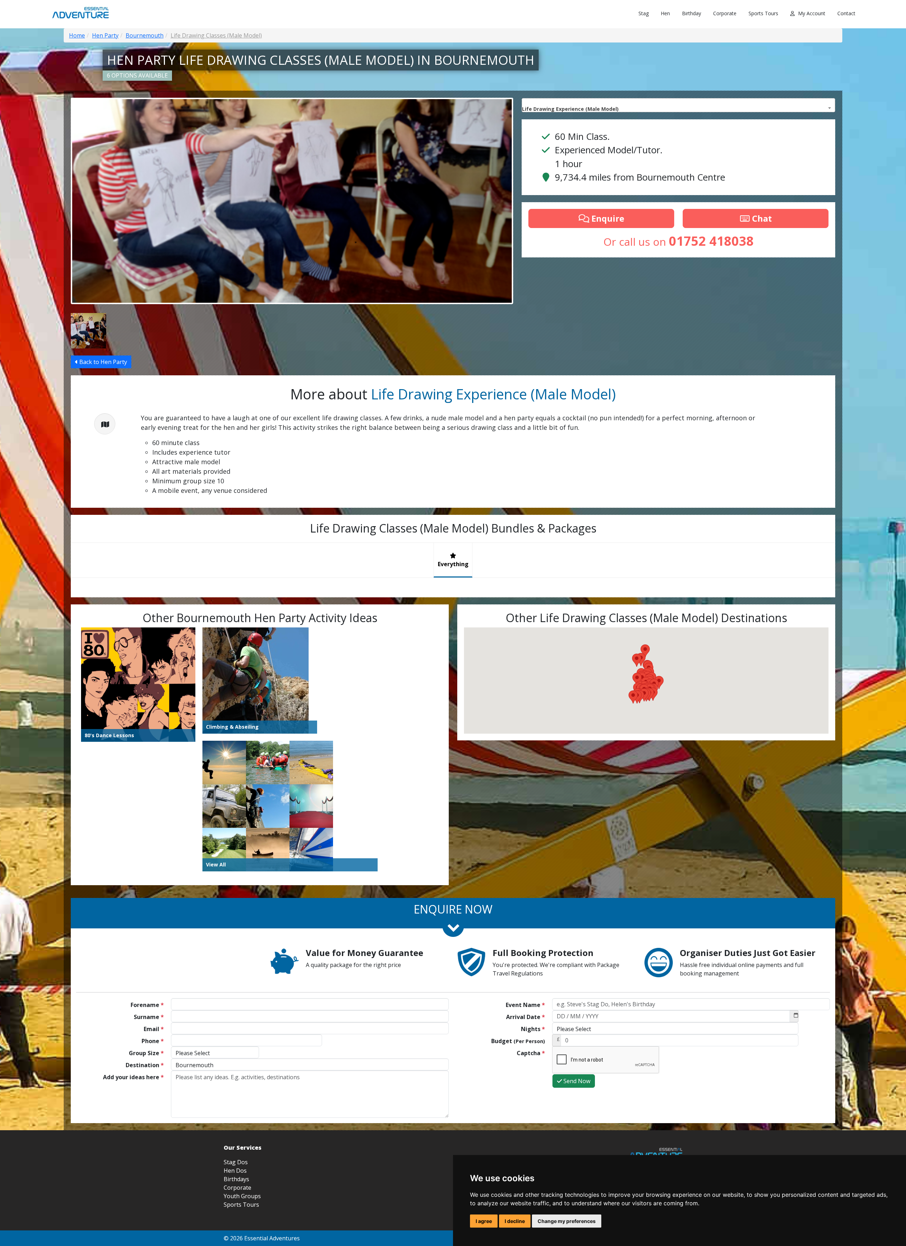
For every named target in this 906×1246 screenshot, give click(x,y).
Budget (518, 1041)
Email (154, 1029)
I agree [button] (484, 1221)
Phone (153, 1041)
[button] (633, 697)
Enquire (606, 218)
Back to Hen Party (102, 362)
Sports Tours (763, 13)
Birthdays (236, 1179)
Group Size (146, 1053)
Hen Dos (235, 1170)
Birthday (691, 13)
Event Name (525, 1005)
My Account (811, 13)
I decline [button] (515, 1221)
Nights (533, 1029)
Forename (147, 1005)
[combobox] (678, 105)
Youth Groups (242, 1196)
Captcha (531, 1053)
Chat (761, 218)
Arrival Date (525, 1017)
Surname (149, 1017)
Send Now (576, 1081)
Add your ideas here (133, 1077)
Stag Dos (236, 1162)
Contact (846, 13)
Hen (665, 13)
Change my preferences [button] (567, 1221)
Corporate (724, 13)
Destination (145, 1065)
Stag (643, 13)
